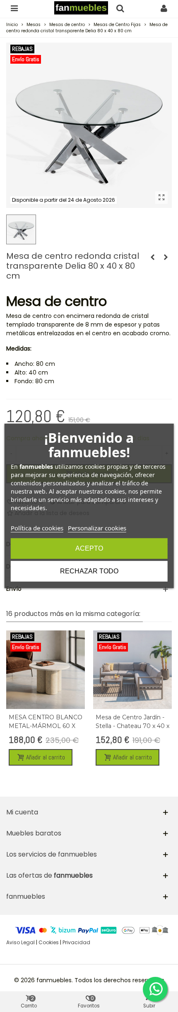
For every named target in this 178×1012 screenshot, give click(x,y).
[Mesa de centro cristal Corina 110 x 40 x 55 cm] (152, 257)
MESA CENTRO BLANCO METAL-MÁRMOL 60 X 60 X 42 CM (45, 726)
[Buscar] (120, 8)
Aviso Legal (20, 942)
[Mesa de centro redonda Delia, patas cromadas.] (161, 197)
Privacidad (76, 942)
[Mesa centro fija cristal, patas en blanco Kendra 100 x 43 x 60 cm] (165, 257)
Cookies (48, 942)
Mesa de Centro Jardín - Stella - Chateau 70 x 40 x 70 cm (132, 726)
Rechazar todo (89, 571)
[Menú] (14, 8)
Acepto (89, 548)
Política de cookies (37, 528)
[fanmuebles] (81, 8)
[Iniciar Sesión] (164, 8)
